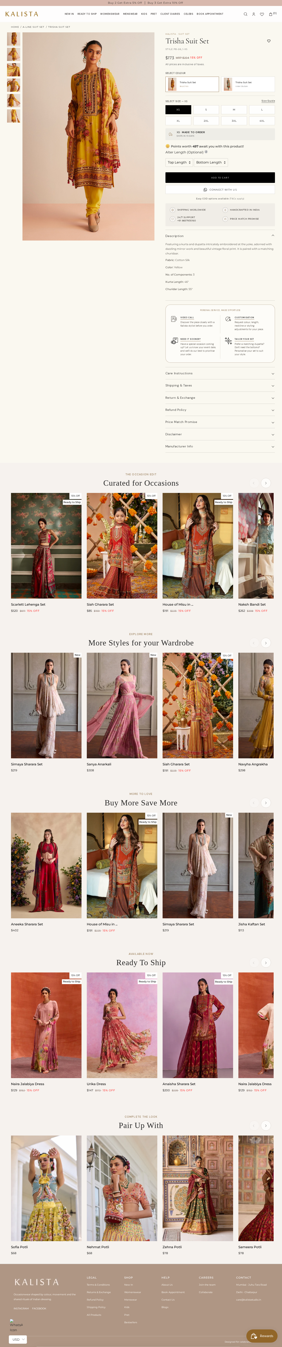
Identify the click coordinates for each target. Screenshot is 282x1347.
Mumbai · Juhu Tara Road (251, 1284)
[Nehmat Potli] (122, 1188)
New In (128, 1284)
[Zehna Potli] (198, 1188)
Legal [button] (92, 1277)
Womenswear (132, 1292)
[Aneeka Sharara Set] (46, 865)
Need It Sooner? (190, 339)
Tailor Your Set (244, 339)
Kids (126, 1307)
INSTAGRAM (21, 1308)
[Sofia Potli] (46, 1188)
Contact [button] (243, 1277)
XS (178, 109)
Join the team (207, 1284)
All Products (94, 1314)
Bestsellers (130, 1322)
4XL (262, 120)
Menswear (130, 1299)
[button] (109, 14)
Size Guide (268, 100)
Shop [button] (128, 1277)
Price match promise (181, 422)
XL (178, 120)
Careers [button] (206, 1277)
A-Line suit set (33, 27)
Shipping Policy (96, 1307)
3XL (234, 120)
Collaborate (206, 1292)
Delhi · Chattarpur (246, 1292)
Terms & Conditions (98, 1284)
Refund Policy (95, 1299)
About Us (167, 1284)
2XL (206, 120)
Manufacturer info (179, 446)
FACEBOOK (39, 1308)
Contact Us (167, 1299)
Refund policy (175, 410)
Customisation (244, 317)
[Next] (266, 483)
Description (174, 236)
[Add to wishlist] (269, 41)
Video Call (187, 317)
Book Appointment (173, 1292)
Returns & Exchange (99, 1292)
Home (15, 27)
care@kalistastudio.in (248, 1299)
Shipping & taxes (178, 385)
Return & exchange (180, 398)
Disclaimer (173, 434)
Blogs (164, 1307)
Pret (126, 1314)
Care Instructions (179, 373)
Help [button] (165, 1277)
